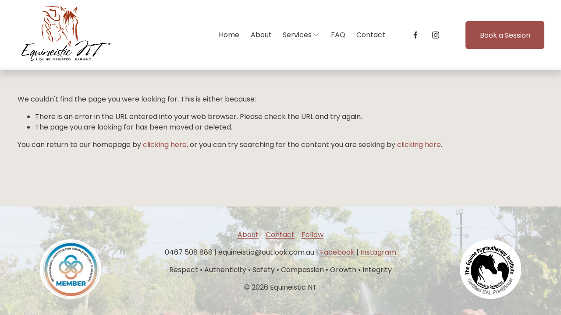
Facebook (337, 252)
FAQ (338, 35)
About (261, 35)
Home (229, 35)
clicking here (165, 145)
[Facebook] (415, 35)
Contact (370, 35)
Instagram (378, 252)
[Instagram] (435, 35)
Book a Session (505, 35)
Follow (312, 235)
